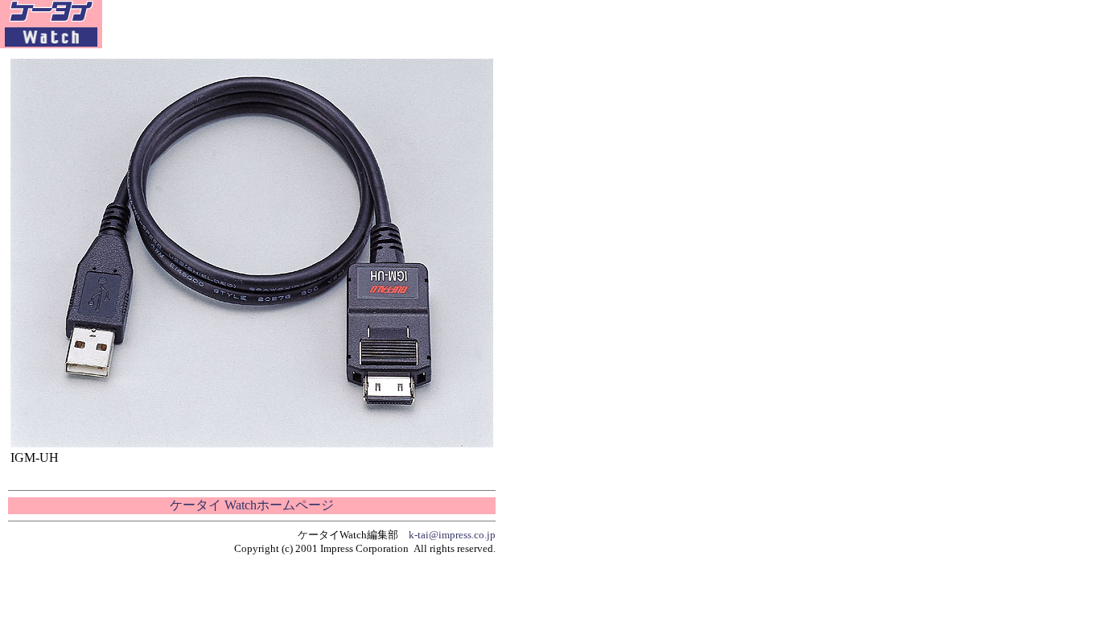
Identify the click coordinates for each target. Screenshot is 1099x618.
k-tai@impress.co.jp (452, 535)
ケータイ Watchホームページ (252, 505)
